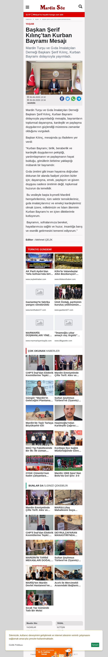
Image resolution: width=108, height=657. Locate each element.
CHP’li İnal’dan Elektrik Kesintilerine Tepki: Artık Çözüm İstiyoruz (39, 374)
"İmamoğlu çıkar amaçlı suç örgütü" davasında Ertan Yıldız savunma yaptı (68, 334)
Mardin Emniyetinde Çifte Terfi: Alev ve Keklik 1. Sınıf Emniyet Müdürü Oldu (68, 374)
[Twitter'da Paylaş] (67, 98)
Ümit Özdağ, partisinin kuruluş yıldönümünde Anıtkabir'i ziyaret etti (68, 303)
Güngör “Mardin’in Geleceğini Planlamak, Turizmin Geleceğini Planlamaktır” (39, 399)
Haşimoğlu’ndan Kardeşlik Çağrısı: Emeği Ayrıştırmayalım (68, 424)
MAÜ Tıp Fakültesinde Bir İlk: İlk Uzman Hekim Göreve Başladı (39, 449)
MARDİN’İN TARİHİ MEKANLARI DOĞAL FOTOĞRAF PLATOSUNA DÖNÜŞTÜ (38, 559)
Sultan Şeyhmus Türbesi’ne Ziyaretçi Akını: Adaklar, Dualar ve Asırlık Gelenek (68, 399)
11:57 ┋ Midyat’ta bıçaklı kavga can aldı (44, 15)
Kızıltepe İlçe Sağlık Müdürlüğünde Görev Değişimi (67, 449)
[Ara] (80, 7)
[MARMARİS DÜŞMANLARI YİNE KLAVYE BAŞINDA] (40, 322)
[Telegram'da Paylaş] (79, 98)
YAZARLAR (31, 627)
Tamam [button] (95, 645)
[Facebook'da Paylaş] (62, 98)
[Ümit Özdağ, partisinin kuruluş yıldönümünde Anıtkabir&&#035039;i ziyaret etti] (68, 292)
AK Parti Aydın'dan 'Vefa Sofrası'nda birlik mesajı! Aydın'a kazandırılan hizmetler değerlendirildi (39, 272)
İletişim (60, 627)
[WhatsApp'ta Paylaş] (73, 98)
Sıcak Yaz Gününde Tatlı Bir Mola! (37, 609)
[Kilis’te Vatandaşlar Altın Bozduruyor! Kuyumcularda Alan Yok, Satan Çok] (68, 261)
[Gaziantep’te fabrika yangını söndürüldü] (40, 292)
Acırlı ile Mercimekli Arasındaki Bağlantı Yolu (66, 584)
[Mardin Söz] (52, 7)
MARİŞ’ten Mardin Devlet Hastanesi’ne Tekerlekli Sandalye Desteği (38, 584)
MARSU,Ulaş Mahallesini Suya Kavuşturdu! (65, 508)
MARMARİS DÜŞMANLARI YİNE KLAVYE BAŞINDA (37, 334)
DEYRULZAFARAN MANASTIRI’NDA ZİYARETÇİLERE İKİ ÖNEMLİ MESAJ (66, 534)
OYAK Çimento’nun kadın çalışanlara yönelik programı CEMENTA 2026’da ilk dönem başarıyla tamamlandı (38, 474)
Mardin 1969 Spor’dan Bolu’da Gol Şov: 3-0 (68, 474)
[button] (27, 7)
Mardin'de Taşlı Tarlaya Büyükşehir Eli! (39, 424)
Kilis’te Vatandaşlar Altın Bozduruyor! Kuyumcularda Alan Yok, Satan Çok (66, 272)
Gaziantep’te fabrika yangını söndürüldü (38, 303)
